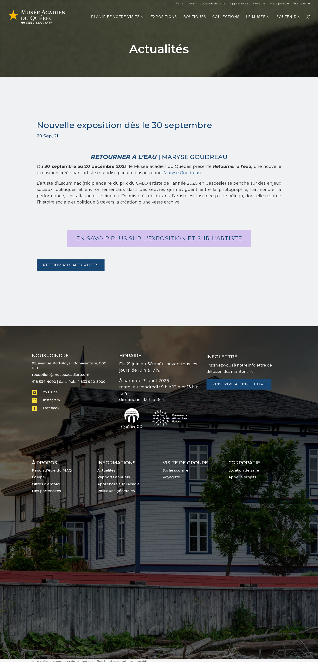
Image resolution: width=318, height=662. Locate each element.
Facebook (51, 408)
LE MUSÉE (256, 17)
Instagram (51, 400)
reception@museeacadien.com (60, 374)
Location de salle (212, 3)
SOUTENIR (287, 17)
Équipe (38, 477)
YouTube (50, 392)
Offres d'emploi (46, 484)
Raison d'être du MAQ (52, 470)
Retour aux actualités (71, 265)
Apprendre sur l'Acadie (118, 484)
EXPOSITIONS (164, 17)
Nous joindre (279, 3)
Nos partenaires (46, 491)
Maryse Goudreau (182, 172)
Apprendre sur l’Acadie (247, 3)
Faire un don (185, 3)
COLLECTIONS (226, 17)
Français (299, 3)
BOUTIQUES (194, 17)
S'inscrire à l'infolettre (239, 384)
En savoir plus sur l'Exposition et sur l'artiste (159, 238)
